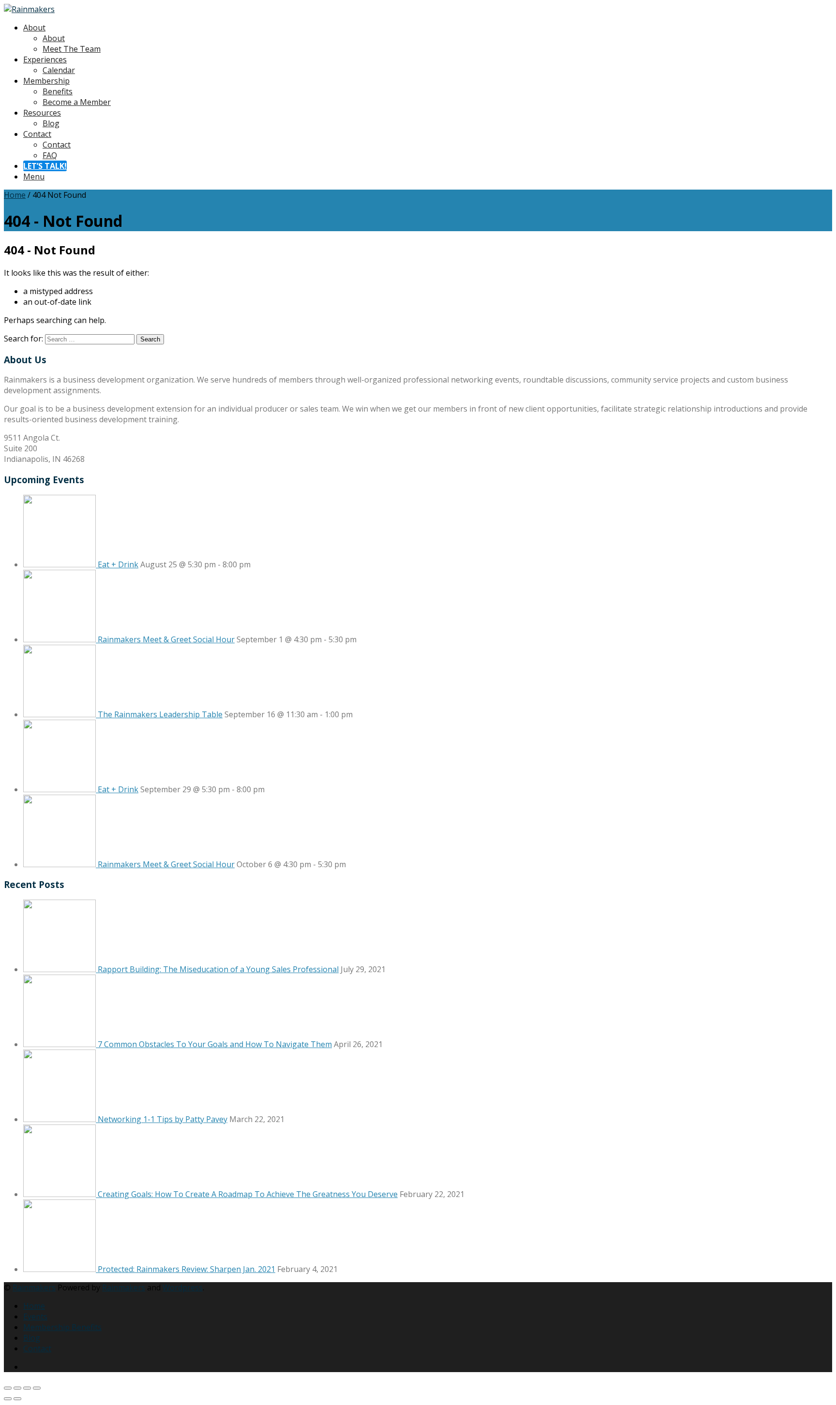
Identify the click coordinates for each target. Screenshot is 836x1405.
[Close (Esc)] (37, 1388)
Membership (46, 80)
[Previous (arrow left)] (8, 1398)
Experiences (45, 59)
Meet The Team (72, 49)
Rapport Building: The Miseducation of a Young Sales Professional (218, 969)
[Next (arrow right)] (17, 1398)
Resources (42, 112)
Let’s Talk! (45, 166)
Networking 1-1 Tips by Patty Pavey (162, 1119)
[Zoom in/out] (8, 1388)
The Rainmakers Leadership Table (160, 714)
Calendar (59, 70)
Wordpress (183, 1287)
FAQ (50, 155)
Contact (37, 134)
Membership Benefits (62, 1327)
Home (15, 195)
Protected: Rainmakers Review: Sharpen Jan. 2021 (186, 1269)
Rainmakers (34, 1287)
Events (35, 1316)
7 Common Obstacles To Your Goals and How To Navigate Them (215, 1044)
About (34, 27)
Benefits (58, 91)
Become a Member (77, 102)
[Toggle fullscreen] (17, 1388)
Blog (51, 123)
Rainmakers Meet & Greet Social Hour (166, 639)
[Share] (27, 1388)
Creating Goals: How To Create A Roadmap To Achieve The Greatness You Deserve (248, 1194)
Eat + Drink (118, 564)
